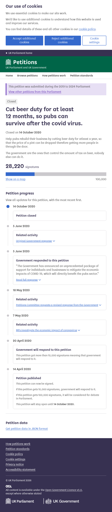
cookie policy (87, 29)
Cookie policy (14, 454)
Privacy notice (15, 464)
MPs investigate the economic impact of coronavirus (46, 330)
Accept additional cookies (24, 40)
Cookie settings (94, 40)
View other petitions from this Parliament (35, 92)
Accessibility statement (20, 469)
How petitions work (54, 75)
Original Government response (34, 241)
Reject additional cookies (63, 40)
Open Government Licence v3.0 (63, 490)
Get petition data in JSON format (27, 428)
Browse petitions (27, 75)
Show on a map (16, 179)
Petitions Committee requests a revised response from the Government (57, 305)
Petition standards (81, 75)
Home (9, 75)
